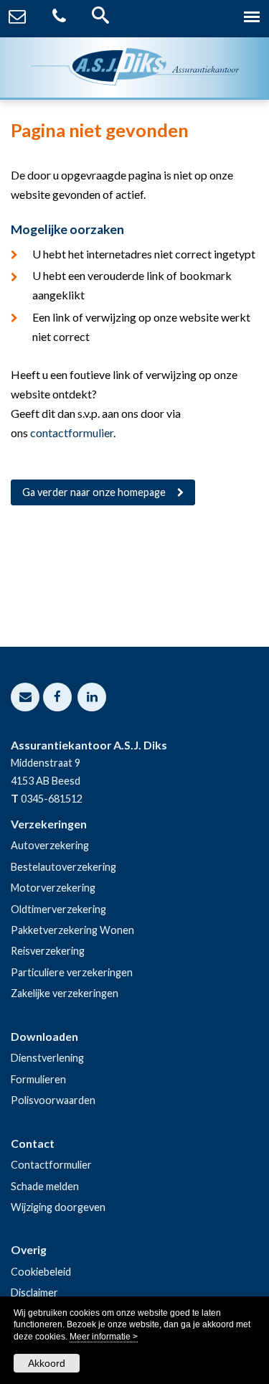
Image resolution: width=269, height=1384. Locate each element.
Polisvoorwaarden (53, 1100)
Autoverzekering (50, 845)
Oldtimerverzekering (58, 909)
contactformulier (71, 432)
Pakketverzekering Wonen (72, 930)
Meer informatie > (104, 1337)
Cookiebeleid (41, 1272)
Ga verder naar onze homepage (94, 492)
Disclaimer (34, 1292)
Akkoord (46, 1363)
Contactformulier (51, 1165)
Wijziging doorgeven (58, 1207)
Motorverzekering (53, 888)
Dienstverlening (47, 1058)
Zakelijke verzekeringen (64, 993)
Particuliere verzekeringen (72, 972)
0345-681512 (51, 798)
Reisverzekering (48, 951)
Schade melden (45, 1186)
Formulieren (38, 1079)
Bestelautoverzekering (63, 867)
